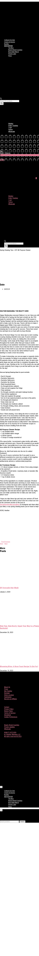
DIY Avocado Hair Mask (9, 588)
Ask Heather (8, 691)
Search (22, 821)
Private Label (12, 54)
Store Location (9, 695)
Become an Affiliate (10, 699)
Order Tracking (13, 126)
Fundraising (7, 697)
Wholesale (11, 132)
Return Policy (8, 711)
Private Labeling (9, 727)
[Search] (2, 103)
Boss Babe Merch (13, 52)
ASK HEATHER (8, 46)
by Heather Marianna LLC (12, 734)
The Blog (11, 48)
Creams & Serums (9, 42)
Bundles (6, 44)
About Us (7, 687)
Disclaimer (7, 715)
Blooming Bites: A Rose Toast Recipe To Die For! (19, 666)
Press (10, 56)
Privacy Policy (9, 709)
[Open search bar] (1, 99)
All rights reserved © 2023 (13, 736)
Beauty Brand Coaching (15, 50)
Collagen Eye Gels (9, 40)
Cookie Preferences (10, 717)
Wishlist (10, 124)
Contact (6, 707)
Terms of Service (9, 713)
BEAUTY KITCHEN (10, 732)
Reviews (7, 693)
